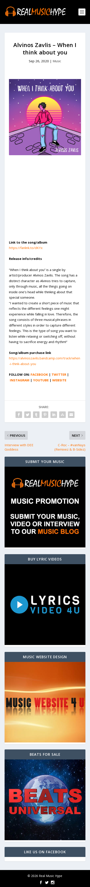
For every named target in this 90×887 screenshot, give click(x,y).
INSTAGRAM (19, 380)
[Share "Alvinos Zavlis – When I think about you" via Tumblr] (36, 414)
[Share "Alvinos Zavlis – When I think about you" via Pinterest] (45, 414)
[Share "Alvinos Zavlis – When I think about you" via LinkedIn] (53, 414)
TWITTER (59, 374)
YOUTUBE (41, 380)
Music (57, 61)
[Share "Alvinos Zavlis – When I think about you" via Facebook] (18, 414)
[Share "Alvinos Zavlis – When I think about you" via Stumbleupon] (62, 414)
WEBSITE (59, 380)
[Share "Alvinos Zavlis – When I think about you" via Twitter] (27, 414)
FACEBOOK (39, 374)
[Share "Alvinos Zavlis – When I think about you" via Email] (71, 414)
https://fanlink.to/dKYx (26, 248)
